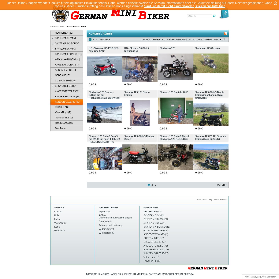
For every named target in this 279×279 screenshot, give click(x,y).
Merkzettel (59, 230)
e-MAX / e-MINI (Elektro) (67, 59)
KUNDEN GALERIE (76, 26)
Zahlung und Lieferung (110, 225)
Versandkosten (269, 277)
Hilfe (56, 215)
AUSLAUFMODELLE (66, 70)
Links (57, 219)
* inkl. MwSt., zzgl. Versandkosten (212, 200)
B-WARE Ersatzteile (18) (67, 96)
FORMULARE (62, 107)
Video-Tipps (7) (63, 112)
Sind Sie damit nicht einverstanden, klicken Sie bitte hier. (184, 6)
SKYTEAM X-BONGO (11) (68, 54)
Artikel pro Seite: (177, 39)
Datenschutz (105, 221)
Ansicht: (147, 39)
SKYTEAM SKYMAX (65, 48)
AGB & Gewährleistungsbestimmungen (115, 216)
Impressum (104, 211)
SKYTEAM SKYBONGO (67, 43)
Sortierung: (205, 39)
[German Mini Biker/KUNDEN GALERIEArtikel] (225, 33)
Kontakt (58, 211)
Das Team (60, 128)
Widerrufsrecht (106, 229)
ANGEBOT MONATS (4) (67, 64)
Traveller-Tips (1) (64, 117)
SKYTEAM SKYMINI (65, 38)
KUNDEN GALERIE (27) (67, 102)
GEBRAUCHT (62, 75)
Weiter (104, 39)
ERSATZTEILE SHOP (66, 86)
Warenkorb (60, 223)
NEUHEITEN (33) (64, 33)
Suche (192, 16)
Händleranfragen (64, 123)
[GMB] (112, 14)
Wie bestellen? (106, 233)
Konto (57, 226)
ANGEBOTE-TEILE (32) (67, 91)
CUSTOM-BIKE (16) (65, 80)
